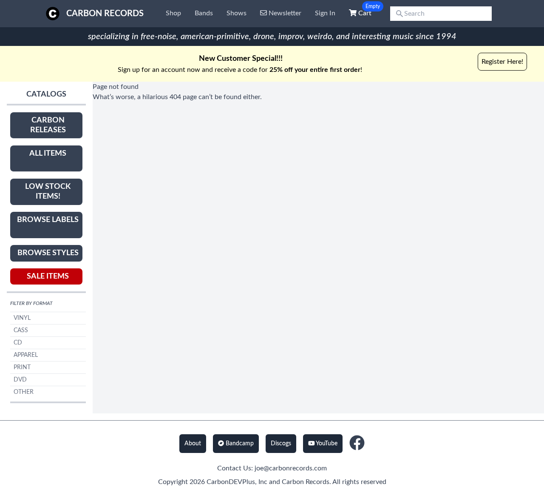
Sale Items (48, 276)
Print (22, 367)
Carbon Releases (48, 125)
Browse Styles (48, 253)
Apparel (26, 355)
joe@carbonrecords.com (291, 468)
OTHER (24, 392)
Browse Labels (48, 220)
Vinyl (22, 318)
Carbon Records (105, 13)
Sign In (325, 13)
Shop (173, 13)
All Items (47, 153)
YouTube (325, 444)
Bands (204, 13)
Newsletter (284, 13)
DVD (20, 380)
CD (18, 343)
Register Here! (502, 61)
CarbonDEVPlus (231, 481)
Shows (236, 13)
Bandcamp (239, 444)
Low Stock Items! (48, 191)
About (192, 444)
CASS (21, 330)
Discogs (281, 444)
